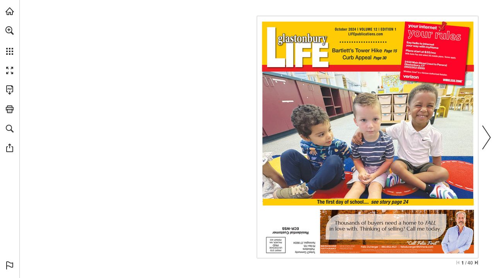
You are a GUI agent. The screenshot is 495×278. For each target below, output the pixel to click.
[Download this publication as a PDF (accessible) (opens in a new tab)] (9, 90)
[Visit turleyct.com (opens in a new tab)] (9, 11)
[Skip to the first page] (457, 262)
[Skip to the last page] (476, 262)
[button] (9, 30)
